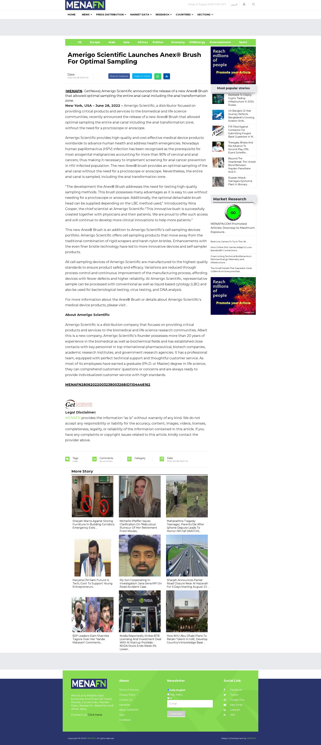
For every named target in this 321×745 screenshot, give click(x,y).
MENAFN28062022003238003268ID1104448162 (107, 385)
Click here (95, 714)
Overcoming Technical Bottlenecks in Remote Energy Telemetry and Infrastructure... (231, 259)
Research (162, 14)
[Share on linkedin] (166, 76)
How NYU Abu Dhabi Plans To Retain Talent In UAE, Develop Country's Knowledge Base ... (187, 639)
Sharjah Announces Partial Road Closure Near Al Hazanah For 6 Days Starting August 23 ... (188, 583)
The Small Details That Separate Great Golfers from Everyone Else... (231, 270)
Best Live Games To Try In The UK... (229, 241)
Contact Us (125, 699)
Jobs (122, 714)
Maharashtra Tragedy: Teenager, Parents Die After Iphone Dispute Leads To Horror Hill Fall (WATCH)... (185, 526)
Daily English (177, 690)
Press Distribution (110, 14)
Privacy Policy (127, 694)
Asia (126, 42)
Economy (178, 42)
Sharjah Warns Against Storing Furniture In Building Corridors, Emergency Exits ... (94, 524)
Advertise (124, 704)
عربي (234, 4)
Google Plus (237, 699)
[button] (244, 4)
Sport (241, 42)
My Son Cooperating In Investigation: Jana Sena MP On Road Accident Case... (141, 583)
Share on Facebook (119, 76)
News (86, 14)
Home (71, 14)
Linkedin (235, 709)
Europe (95, 42)
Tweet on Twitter (142, 76)
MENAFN (74, 91)
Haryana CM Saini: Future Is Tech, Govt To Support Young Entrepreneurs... (93, 583)
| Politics (157, 42)
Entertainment (215, 42)
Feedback (125, 719)
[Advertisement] (162, 27)
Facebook (236, 689)
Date (71, 74)
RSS (232, 714)
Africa (142, 42)
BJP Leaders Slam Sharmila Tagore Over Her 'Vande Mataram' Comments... (91, 639)
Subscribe (176, 713)
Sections (203, 14)
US (75, 42)
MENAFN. (91, 738)
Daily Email (236, 704)
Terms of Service (129, 689)
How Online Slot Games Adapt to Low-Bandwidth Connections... (231, 249)
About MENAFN (128, 709)
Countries (183, 14)
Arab (111, 42)
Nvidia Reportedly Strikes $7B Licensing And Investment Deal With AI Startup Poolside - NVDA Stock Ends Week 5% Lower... (140, 642)
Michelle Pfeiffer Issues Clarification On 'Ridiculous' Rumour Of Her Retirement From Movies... (138, 526)
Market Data (139, 14)
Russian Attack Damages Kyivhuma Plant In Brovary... (240, 181)
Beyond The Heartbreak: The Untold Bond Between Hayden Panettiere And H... (241, 165)
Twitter (234, 694)
